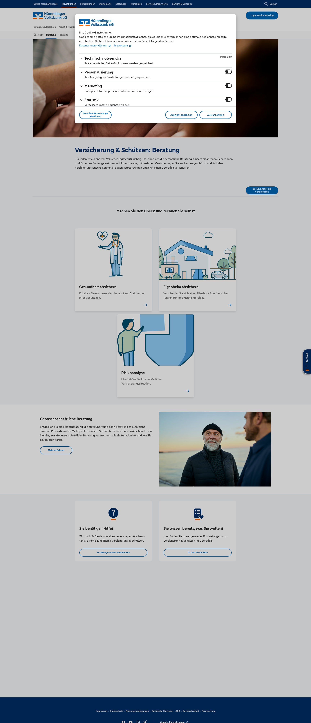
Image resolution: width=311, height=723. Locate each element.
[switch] (228, 72)
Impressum (121, 45)
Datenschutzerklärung (93, 45)
